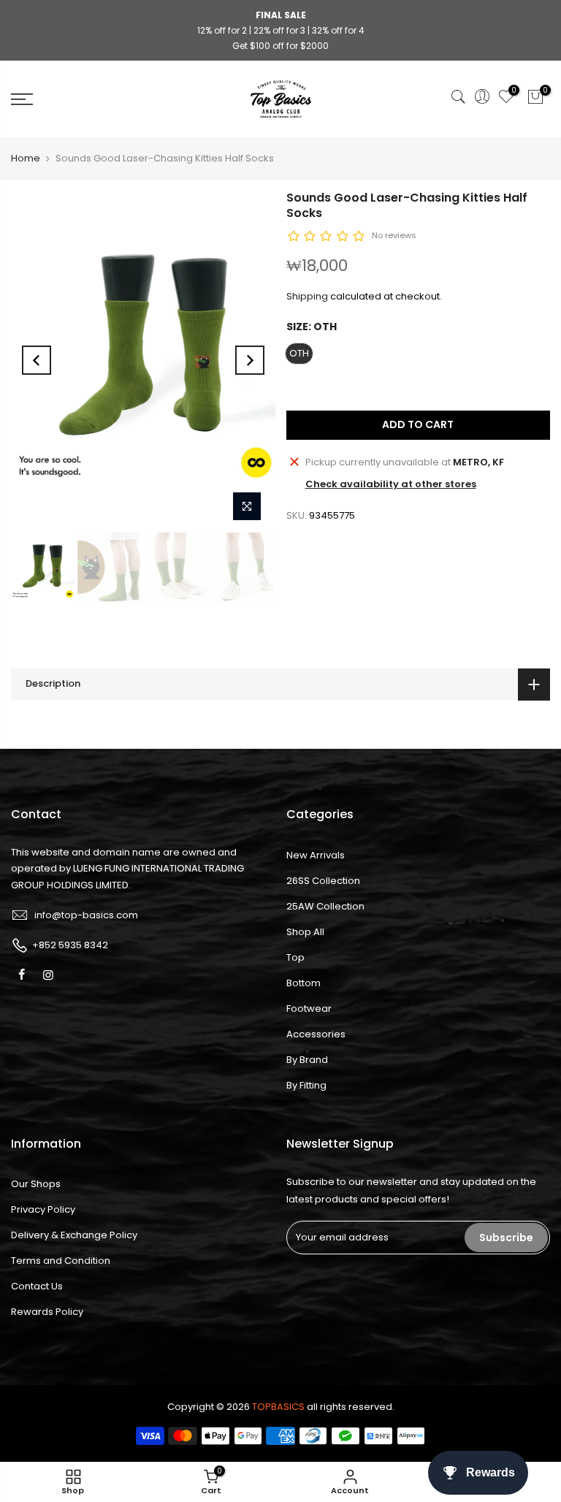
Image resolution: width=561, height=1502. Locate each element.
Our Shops (36, 1184)
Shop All (305, 932)
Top (295, 957)
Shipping (307, 296)
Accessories (316, 1034)
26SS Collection (323, 881)
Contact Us (37, 1286)
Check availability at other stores (390, 484)
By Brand (307, 1060)
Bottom (303, 983)
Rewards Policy (47, 1312)
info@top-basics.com (86, 915)
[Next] (249, 360)
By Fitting (306, 1085)
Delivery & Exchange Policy (74, 1235)
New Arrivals (315, 855)
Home (25, 158)
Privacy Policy (43, 1209)
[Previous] (36, 360)
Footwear (309, 1008)
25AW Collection (325, 906)
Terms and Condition (60, 1260)
